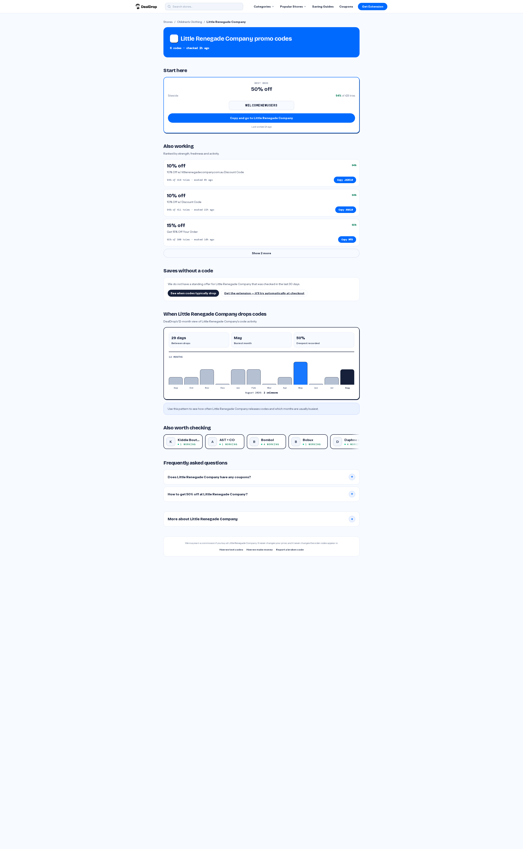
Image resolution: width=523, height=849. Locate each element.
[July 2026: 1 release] (332, 381)
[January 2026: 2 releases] (238, 377)
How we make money (259, 549)
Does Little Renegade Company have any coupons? (260, 477)
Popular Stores (291, 6)
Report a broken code (290, 549)
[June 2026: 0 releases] (316, 384)
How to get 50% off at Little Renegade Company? (260, 494)
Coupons (346, 6)
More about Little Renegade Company (260, 519)
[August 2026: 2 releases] (347, 377)
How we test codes (231, 549)
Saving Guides (323, 6)
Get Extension (372, 6)
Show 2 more (261, 253)
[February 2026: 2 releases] (254, 377)
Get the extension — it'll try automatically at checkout (264, 293)
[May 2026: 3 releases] (300, 373)
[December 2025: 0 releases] (222, 384)
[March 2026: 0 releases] (269, 384)
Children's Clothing (189, 22)
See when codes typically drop (193, 293)
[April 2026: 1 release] (285, 381)
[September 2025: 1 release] (176, 381)
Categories (262, 6)
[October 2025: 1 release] (191, 381)
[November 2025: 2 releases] (207, 377)
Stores (168, 22)
